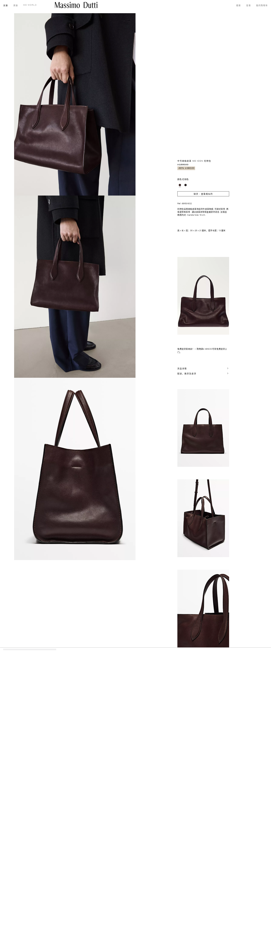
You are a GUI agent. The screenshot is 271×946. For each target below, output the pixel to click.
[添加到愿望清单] (227, 160)
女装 (5, 6)
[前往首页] (76, 5)
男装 (15, 6)
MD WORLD (30, 5)
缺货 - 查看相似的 (203, 194)
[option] (179, 185)
